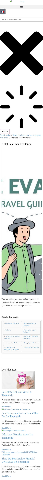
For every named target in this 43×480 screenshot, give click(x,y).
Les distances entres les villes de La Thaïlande (20, 415)
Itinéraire (8, 330)
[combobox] (21, 19)
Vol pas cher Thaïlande (12, 343)
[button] (21, 7)
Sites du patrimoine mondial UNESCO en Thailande (18, 460)
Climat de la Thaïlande (31, 347)
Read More (6, 407)
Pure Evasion (5, 135)
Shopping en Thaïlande (31, 343)
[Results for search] (21, 107)
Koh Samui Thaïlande (12, 323)
